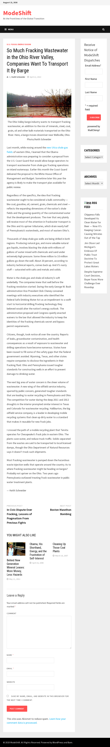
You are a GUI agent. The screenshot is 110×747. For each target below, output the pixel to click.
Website (11, 682)
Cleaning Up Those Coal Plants (59, 547)
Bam (70, 742)
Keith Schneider (18, 77)
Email (10, 668)
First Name (91, 79)
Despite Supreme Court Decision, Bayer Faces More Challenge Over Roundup (93, 279)
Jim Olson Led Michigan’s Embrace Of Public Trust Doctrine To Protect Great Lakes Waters (92, 254)
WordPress (58, 742)
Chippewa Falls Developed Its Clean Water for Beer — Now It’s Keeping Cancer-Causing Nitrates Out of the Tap (93, 226)
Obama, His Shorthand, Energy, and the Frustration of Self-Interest (38, 551)
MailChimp (93, 130)
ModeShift (17, 13)
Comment (11, 613)
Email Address (93, 65)
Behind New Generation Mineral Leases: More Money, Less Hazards (15, 567)
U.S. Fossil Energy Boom (19, 44)
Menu (11, 29)
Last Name (91, 92)
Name (10, 655)
